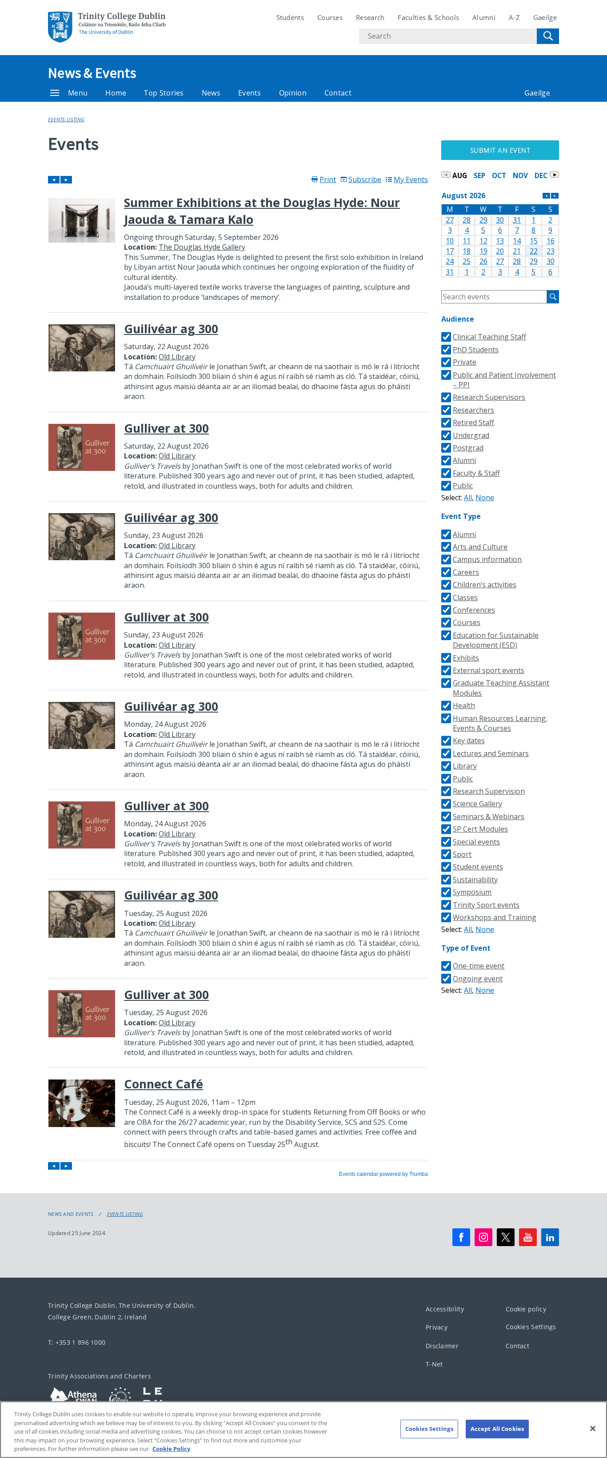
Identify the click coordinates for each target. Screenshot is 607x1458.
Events (249, 93)
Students (290, 17)
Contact (337, 93)
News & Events (92, 73)
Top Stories (164, 93)
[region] (303, 1429)
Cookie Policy (171, 1449)
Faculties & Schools (428, 17)
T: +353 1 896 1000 (76, 1342)
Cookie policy (526, 1309)
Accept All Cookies (497, 1429)
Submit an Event (500, 150)
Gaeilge (545, 17)
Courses (330, 17)
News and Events (71, 1214)
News (211, 93)
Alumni (483, 17)
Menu (78, 93)
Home (115, 93)
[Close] (593, 1428)
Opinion (293, 93)
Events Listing (66, 119)
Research (370, 17)
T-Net (434, 1364)
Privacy (436, 1327)
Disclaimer (442, 1346)
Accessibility (445, 1309)
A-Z (514, 17)
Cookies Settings (531, 1327)
